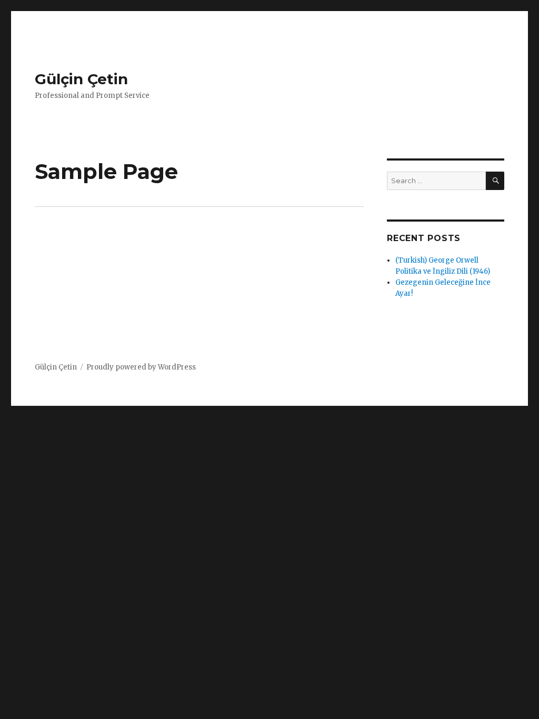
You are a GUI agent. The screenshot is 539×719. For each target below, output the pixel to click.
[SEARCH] (495, 181)
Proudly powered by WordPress (141, 367)
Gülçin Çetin (81, 79)
